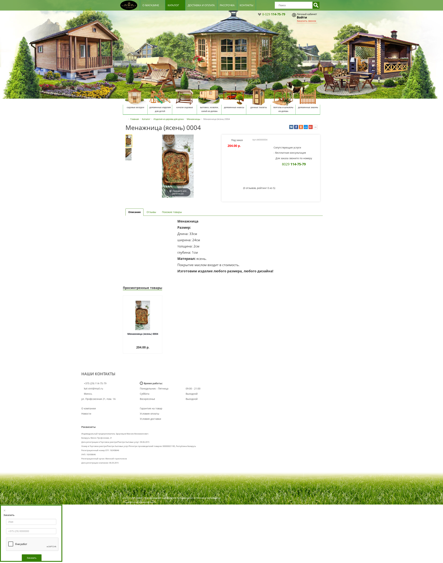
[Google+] (311, 127)
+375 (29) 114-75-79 (94, 383)
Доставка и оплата (201, 5)
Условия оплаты (149, 413)
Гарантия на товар (151, 408)
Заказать (32, 557)
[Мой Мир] (306, 127)
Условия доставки (150, 418)
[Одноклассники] (301, 127)
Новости (86, 413)
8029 (294, 164)
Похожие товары (172, 212)
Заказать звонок (306, 20)
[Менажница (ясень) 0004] (131, 141)
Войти (302, 17)
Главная (134, 119)
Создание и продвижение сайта (139, 502)
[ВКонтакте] (291, 127)
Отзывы (151, 212)
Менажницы (193, 119)
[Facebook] (296, 127)
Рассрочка (227, 5)
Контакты (246, 5)
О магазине (150, 5)
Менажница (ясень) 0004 (142, 333)
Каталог (173, 5)
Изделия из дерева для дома (168, 119)
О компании (88, 408)
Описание (134, 212)
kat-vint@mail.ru (93, 388)
